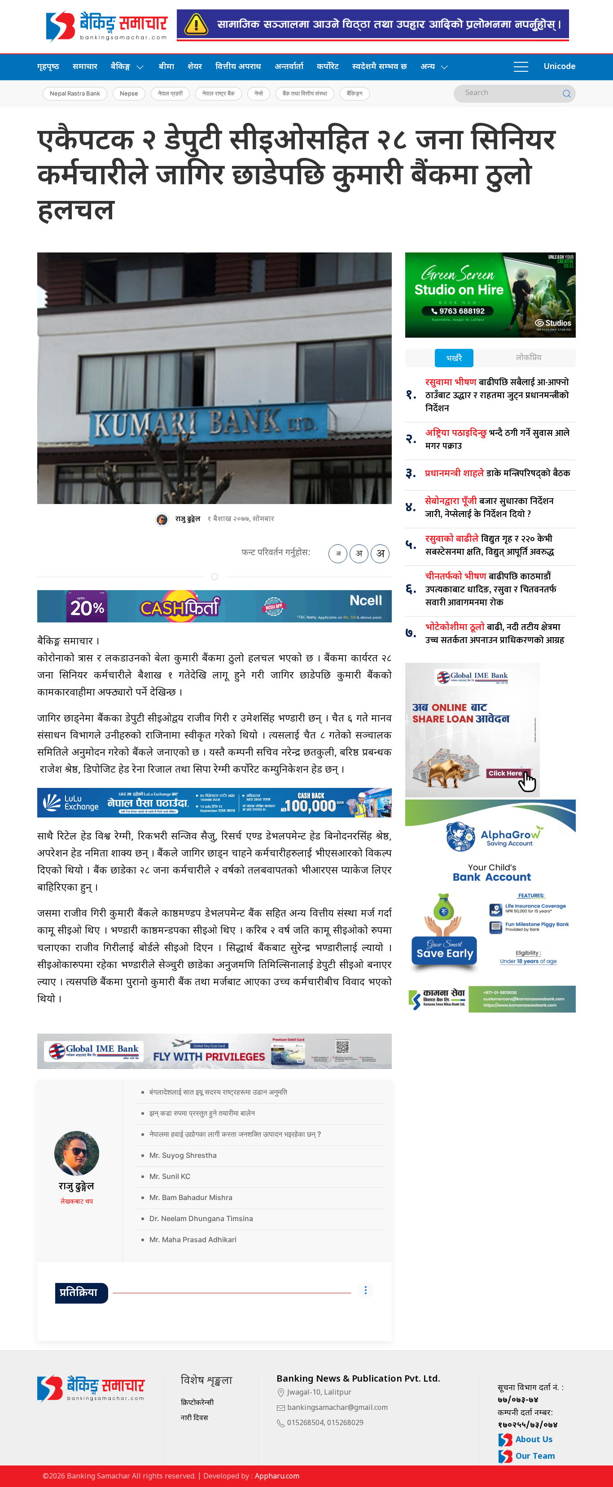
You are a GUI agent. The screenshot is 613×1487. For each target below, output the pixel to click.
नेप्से (258, 93)
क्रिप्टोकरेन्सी (197, 1403)
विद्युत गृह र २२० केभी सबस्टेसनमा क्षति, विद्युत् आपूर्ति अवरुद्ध (489, 545)
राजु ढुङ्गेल (188, 519)
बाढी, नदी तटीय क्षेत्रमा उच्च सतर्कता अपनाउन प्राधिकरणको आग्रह (495, 634)
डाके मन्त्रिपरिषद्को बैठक (497, 473)
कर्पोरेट (328, 67)
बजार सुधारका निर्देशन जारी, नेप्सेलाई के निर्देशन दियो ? (489, 508)
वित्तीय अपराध (238, 67)
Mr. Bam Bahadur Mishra (190, 1197)
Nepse (129, 93)
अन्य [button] (427, 67)
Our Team (534, 1457)
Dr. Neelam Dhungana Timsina (201, 1218)
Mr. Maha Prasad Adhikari (192, 1239)
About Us (533, 1440)
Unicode (559, 67)
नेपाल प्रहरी (170, 93)
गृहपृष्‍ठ (48, 67)
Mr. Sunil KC (170, 1176)
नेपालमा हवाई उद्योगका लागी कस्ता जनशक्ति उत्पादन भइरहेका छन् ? (235, 1134)
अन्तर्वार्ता (289, 67)
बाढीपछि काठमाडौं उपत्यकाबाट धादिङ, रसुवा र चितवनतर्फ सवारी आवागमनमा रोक (490, 589)
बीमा (166, 67)
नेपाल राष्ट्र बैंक (218, 93)
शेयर (195, 67)
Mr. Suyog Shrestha (183, 1155)
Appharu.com (277, 1477)
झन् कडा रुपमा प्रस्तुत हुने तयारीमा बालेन (202, 1113)
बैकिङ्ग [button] (120, 67)
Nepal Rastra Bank (75, 93)
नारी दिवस (194, 1418)
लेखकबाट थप (77, 1202)
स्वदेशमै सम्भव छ (379, 67)
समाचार (85, 67)
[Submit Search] (567, 94)
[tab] (454, 359)
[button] (521, 67)
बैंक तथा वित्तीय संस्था (305, 93)
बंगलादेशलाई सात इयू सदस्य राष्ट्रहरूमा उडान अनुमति (218, 1091)
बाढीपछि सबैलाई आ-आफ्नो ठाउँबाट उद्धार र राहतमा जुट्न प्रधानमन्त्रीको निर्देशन (497, 395)
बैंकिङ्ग (355, 93)
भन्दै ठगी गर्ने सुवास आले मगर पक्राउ (497, 440)
